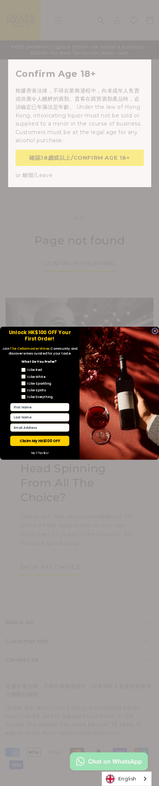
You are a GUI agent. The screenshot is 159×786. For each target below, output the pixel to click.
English (127, 779)
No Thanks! (40, 453)
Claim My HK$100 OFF (40, 440)
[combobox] (127, 779)
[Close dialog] (155, 330)
